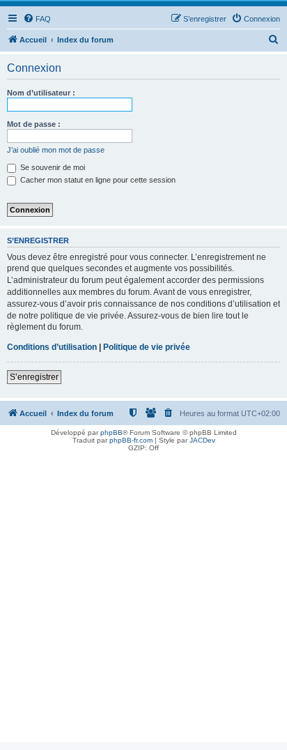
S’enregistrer (34, 377)
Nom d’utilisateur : (41, 93)
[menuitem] (37, 18)
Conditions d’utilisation (52, 347)
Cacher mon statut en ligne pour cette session (97, 180)
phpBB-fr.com (131, 440)
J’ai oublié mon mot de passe (55, 150)
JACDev (202, 440)
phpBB (111, 432)
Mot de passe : (34, 124)
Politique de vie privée (146, 347)
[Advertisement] (143, 598)
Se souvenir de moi (51, 167)
